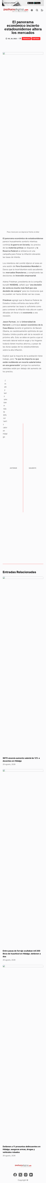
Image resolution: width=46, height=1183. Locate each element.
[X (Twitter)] (20, 1174)
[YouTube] (31, 1174)
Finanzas (26, 38)
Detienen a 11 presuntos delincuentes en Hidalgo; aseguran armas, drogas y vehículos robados (21, 1149)
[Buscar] (37, 10)
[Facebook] (15, 1174)
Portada (35, 38)
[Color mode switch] (32, 10)
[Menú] (42, 10)
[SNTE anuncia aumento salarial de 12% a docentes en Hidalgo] (23, 665)
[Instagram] (25, 1174)
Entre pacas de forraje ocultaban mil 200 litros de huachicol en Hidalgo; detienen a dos (22, 954)
